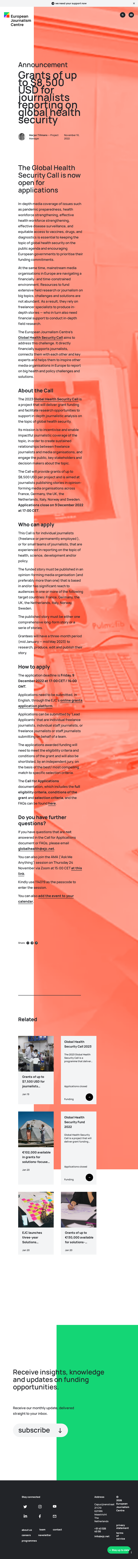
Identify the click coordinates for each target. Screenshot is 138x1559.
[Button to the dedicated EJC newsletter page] (54, 1516)
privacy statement (120, 1526)
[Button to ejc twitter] (25, 1506)
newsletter (44, 1535)
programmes (29, 1540)
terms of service (120, 1535)
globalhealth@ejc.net (36, 848)
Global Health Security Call (56, 399)
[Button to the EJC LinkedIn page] (25, 1516)
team (42, 1529)
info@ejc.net (101, 1536)
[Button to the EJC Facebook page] (40, 1516)
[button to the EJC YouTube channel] (54, 1506)
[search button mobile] (123, 14)
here (52, 803)
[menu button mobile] (131, 14)
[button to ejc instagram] (40, 1506)
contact (57, 1529)
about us (27, 1529)
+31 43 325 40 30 (100, 1530)
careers (26, 1535)
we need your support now (71, 3)
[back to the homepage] (6, 15)
